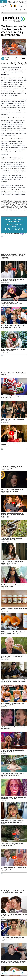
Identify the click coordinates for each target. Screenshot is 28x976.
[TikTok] (25, 9)
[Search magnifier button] (26, 13)
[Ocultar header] (25, 1)
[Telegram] (22, 63)
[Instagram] (7, 9)
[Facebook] (3, 9)
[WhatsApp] (18, 63)
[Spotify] (20, 9)
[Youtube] (16, 9)
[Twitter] (12, 9)
